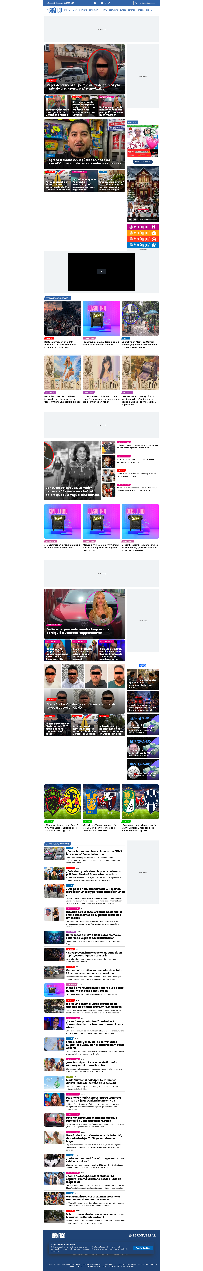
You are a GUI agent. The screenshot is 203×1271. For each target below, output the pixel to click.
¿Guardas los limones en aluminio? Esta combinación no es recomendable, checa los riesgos (111, 184)
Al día (49, 97)
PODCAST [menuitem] (149, 10)
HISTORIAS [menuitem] (83, 10)
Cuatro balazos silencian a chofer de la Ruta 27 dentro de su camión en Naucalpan (93, 971)
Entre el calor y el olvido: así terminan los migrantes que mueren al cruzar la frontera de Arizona (95, 1045)
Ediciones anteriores (142, 162)
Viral (69, 1077)
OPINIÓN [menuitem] (141, 10)
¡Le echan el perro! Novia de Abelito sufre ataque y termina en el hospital (82, 654)
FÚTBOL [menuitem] (123, 10)
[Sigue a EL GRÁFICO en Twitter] (101, 1261)
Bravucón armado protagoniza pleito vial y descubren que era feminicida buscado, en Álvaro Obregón (84, 108)
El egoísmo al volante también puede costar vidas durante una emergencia (142, 707)
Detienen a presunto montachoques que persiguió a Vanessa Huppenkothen (111, 111)
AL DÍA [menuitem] (75, 10)
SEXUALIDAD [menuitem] (113, 10)
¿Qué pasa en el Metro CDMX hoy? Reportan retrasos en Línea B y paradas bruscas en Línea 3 (95, 892)
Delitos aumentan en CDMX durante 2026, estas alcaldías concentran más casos (57, 728)
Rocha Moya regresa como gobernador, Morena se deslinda (57, 112)
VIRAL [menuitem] (105, 10)
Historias (71, 932)
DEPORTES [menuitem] (131, 10)
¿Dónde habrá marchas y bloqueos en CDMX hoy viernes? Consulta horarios (94, 852)
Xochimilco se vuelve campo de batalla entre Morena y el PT (142, 775)
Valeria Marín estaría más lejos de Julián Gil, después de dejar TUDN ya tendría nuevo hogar (94, 1138)
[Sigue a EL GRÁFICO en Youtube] (103, 1261)
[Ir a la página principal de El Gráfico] (54, 10)
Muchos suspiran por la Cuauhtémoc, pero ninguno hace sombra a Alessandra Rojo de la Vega (142, 729)
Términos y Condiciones (110, 1254)
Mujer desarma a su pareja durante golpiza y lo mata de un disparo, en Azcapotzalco (83, 87)
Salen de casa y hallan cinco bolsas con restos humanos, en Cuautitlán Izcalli (111, 730)
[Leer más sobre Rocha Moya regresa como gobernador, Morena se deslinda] (57, 106)
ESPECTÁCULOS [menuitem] (94, 10)
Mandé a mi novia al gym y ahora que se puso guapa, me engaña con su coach (95, 989)
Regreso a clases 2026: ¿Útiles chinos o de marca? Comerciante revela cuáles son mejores (84, 161)
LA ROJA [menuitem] (67, 10)
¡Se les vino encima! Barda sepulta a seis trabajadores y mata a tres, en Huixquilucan (94, 1005)
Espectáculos (106, 97)
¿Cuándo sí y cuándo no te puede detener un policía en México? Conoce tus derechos (94, 873)
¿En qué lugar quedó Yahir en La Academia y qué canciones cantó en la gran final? (84, 184)
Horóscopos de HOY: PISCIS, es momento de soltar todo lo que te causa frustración (93, 936)
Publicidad (126, 1254)
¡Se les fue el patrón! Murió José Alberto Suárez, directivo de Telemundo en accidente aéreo (111, 654)
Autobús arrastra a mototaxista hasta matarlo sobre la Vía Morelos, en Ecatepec (57, 185)
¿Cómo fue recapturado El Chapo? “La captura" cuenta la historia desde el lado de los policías (93, 1179)
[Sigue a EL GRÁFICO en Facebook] (99, 1261)
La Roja (51, 81)
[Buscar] (136, 3)
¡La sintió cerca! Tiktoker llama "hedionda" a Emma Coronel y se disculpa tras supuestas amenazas (94, 915)
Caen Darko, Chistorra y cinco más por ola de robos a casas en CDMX (81, 706)
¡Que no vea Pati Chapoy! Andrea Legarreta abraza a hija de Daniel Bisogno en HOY (56, 654)
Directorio (95, 1254)
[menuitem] (94, 3)
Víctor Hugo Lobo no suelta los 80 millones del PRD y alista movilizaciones (141, 753)
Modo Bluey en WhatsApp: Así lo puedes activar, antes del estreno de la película (91, 1081)
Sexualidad (72, 984)
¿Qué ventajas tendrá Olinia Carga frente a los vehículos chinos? (95, 1160)
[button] (130, 219)
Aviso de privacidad (80, 1254)
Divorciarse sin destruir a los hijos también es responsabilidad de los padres (142, 684)
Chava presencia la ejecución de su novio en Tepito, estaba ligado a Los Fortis (94, 954)
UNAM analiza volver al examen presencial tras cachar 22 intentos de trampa (93, 1198)
